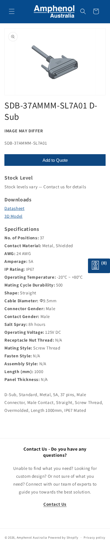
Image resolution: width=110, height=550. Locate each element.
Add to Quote (55, 160)
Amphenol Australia (32, 537)
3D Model (13, 216)
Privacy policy (94, 537)
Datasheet (14, 208)
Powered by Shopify (63, 537)
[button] (11, 11)
